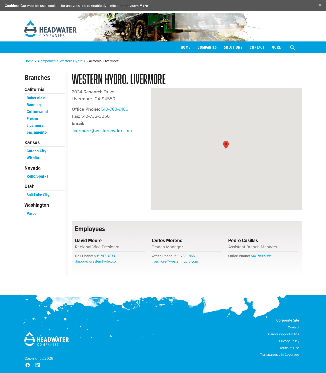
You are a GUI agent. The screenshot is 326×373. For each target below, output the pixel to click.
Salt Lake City (38, 195)
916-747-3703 (104, 255)
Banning (34, 105)
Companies (207, 47)
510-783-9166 (114, 109)
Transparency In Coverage (279, 354)
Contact (257, 47)
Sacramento (37, 132)
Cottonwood (37, 111)
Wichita (33, 158)
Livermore (35, 125)
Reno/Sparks (37, 176)
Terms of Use (289, 348)
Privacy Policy (289, 341)
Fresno (32, 118)
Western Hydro (71, 60)
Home (185, 47)
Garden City (36, 151)
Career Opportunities (283, 334)
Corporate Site (287, 320)
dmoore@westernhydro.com (97, 261)
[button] (226, 145)
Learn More (139, 5)
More (276, 47)
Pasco (32, 213)
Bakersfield (36, 98)
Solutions (233, 47)
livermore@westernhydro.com (102, 130)
